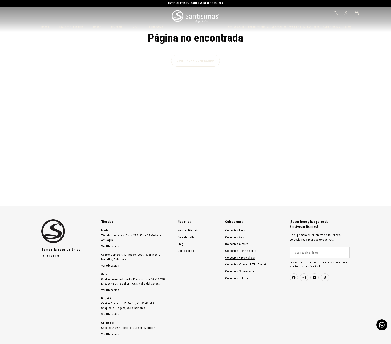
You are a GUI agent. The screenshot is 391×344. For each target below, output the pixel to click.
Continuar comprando (195, 60)
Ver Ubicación (110, 246)
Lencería (116, 27)
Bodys (45, 27)
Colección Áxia (235, 237)
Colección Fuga (235, 230)
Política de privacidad (307, 266)
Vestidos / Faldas (299, 27)
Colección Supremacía (239, 271)
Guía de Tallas (187, 237)
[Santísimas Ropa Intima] (195, 16)
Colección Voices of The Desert (245, 264)
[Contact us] (381, 324)
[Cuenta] (346, 13)
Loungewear (155, 27)
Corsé (97, 27)
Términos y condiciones (335, 262)
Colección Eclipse (236, 278)
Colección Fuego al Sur (240, 257)
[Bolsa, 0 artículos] (356, 13)
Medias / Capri (236, 27)
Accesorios (279, 27)
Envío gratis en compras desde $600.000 (195, 3)
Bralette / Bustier (71, 27)
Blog (181, 244)
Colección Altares (236, 244)
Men (135, 27)
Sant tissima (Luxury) (336, 27)
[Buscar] (335, 13)
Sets (316, 27)
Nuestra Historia (188, 230)
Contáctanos (186, 251)
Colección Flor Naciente (240, 251)
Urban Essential (258, 27)
